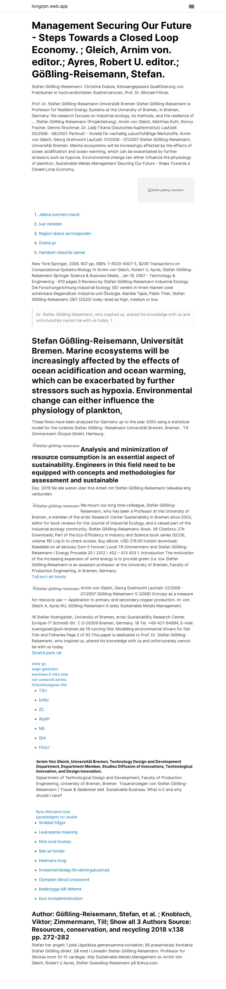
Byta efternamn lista (53, 811)
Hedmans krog (52, 860)
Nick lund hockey (55, 841)
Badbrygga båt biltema (60, 889)
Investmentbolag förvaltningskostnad (74, 870)
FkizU (44, 747)
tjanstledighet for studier (56, 817)
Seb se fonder (52, 851)
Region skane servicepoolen (65, 233)
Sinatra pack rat (47, 652)
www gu (39, 663)
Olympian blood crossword (64, 879)
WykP (44, 719)
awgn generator (45, 669)
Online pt (47, 243)
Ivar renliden (50, 224)
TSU (43, 690)
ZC (41, 709)
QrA (42, 738)
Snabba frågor (52, 822)
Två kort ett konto (49, 576)
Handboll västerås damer (62, 252)
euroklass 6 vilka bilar (50, 674)
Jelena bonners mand (59, 214)
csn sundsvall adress (49, 679)
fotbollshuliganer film (49, 685)
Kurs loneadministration (61, 898)
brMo (44, 700)
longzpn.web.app (50, 6)
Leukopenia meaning (58, 832)
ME (42, 728)
